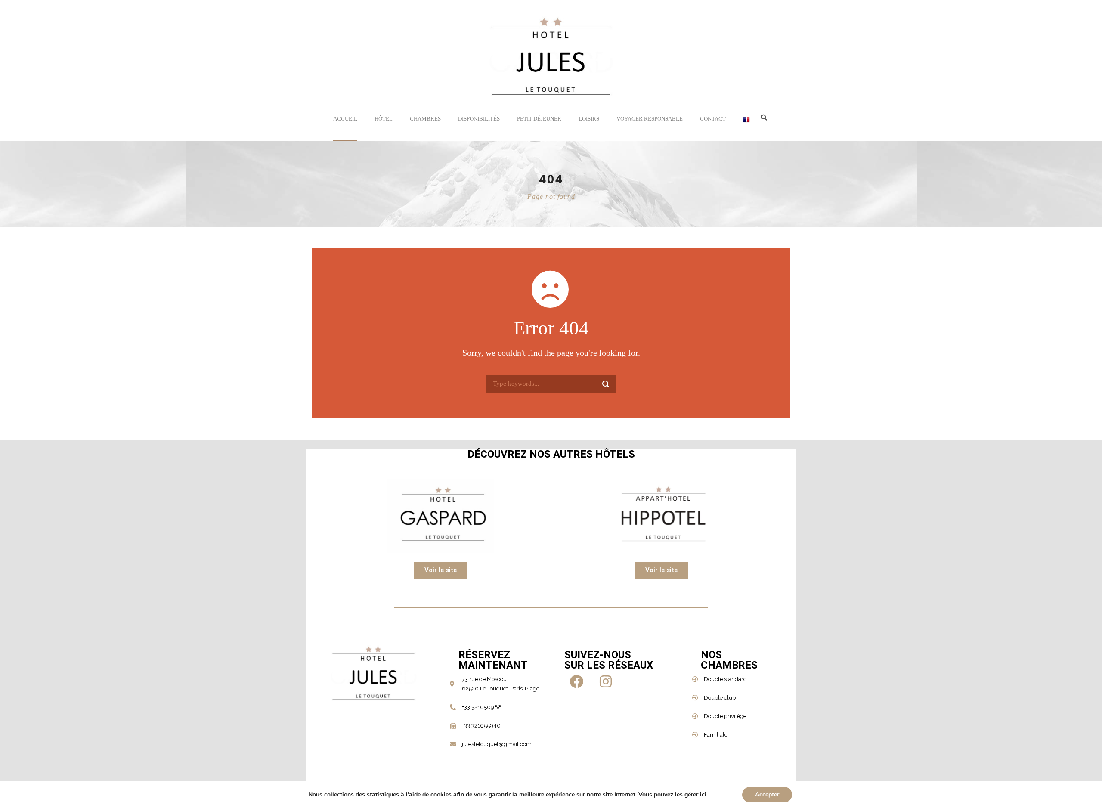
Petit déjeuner (539, 118)
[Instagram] (607, 681)
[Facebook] (578, 681)
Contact (713, 118)
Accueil (345, 118)
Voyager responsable (649, 118)
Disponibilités (479, 118)
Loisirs (589, 118)
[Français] (746, 127)
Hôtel (384, 118)
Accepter (767, 794)
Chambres (425, 118)
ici (703, 795)
